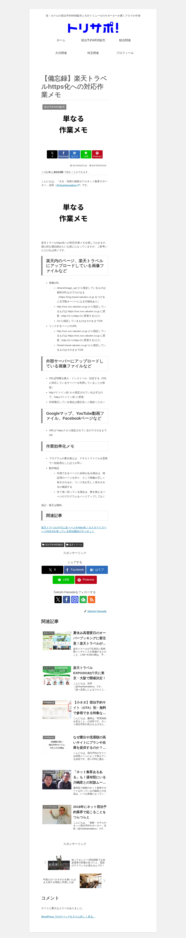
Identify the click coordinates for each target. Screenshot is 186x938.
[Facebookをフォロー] (66, 599)
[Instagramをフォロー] (74, 599)
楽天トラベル (75, 544)
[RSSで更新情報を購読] (91, 599)
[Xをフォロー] (58, 599)
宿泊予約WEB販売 (54, 544)
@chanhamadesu (66, 185)
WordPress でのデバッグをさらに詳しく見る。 (68, 916)
